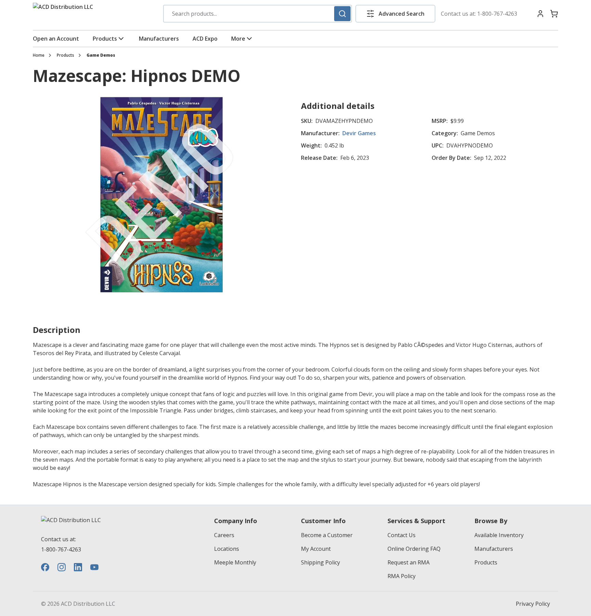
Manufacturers (159, 38)
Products (105, 38)
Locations (226, 548)
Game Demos (101, 55)
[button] (395, 14)
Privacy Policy (533, 603)
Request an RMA (409, 562)
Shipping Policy (320, 562)
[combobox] (257, 14)
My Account (316, 548)
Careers (224, 535)
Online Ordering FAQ (414, 548)
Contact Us (402, 535)
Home (38, 55)
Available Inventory (499, 535)
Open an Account (56, 38)
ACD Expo (205, 38)
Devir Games (359, 133)
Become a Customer (327, 535)
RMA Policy (402, 576)
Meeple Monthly (235, 562)
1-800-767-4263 (497, 13)
